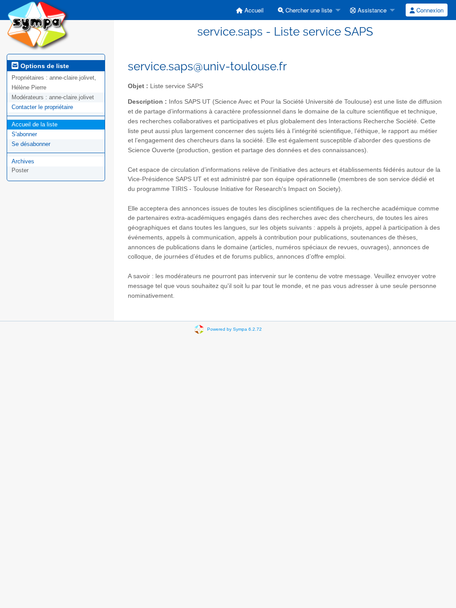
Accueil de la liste (34, 124)
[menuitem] (250, 10)
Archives (23, 161)
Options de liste (44, 65)
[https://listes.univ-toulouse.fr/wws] (38, 24)
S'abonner (24, 134)
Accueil (253, 10)
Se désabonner (31, 144)
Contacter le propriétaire (42, 107)
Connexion (429, 10)
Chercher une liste (308, 10)
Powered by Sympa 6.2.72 (234, 329)
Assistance (371, 10)
